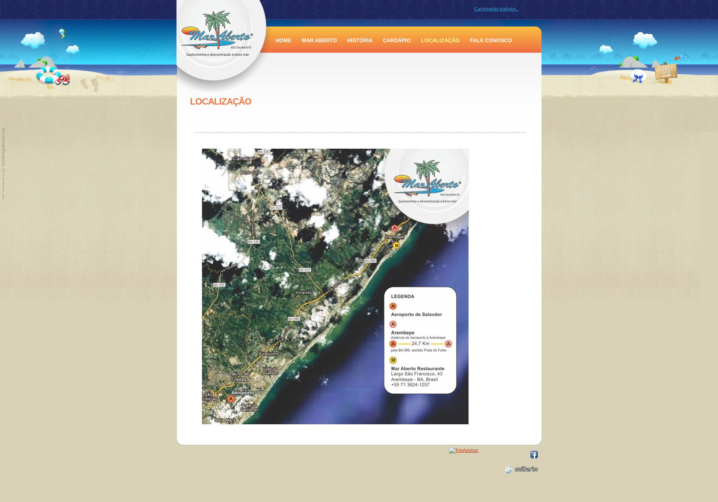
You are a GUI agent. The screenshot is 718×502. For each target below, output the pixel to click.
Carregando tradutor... (496, 9)
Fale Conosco (491, 40)
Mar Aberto (319, 40)
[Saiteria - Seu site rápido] (521, 469)
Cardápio (397, 40)
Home (283, 40)
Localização (440, 40)
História (359, 40)
